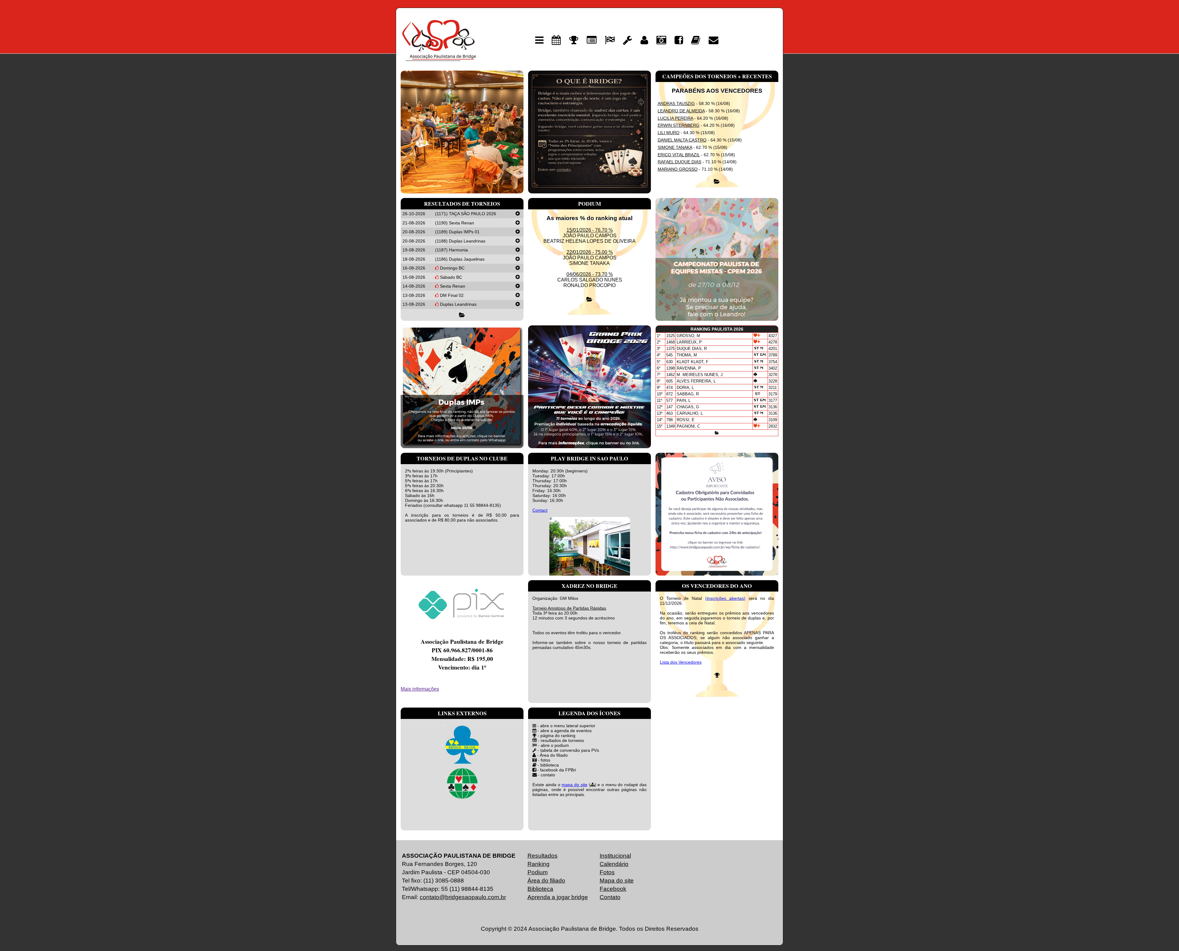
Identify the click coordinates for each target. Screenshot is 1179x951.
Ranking (538, 864)
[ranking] (573, 40)
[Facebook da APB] (679, 40)
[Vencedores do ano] (717, 675)
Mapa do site (617, 880)
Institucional (615, 855)
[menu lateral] (539, 40)
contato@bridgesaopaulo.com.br (463, 897)
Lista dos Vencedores (681, 662)
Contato (610, 897)
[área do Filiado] (644, 40)
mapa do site (574, 784)
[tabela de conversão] (627, 40)
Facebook (613, 889)
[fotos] (661, 40)
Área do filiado (546, 880)
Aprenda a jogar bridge (557, 897)
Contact (539, 510)
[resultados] (592, 40)
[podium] (610, 40)
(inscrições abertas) (725, 598)
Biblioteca (540, 889)
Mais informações (420, 689)
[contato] (713, 40)
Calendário (614, 864)
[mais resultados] (717, 181)
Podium (537, 872)
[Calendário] (556, 40)
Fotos (607, 872)
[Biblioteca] (695, 40)
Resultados (542, 855)
